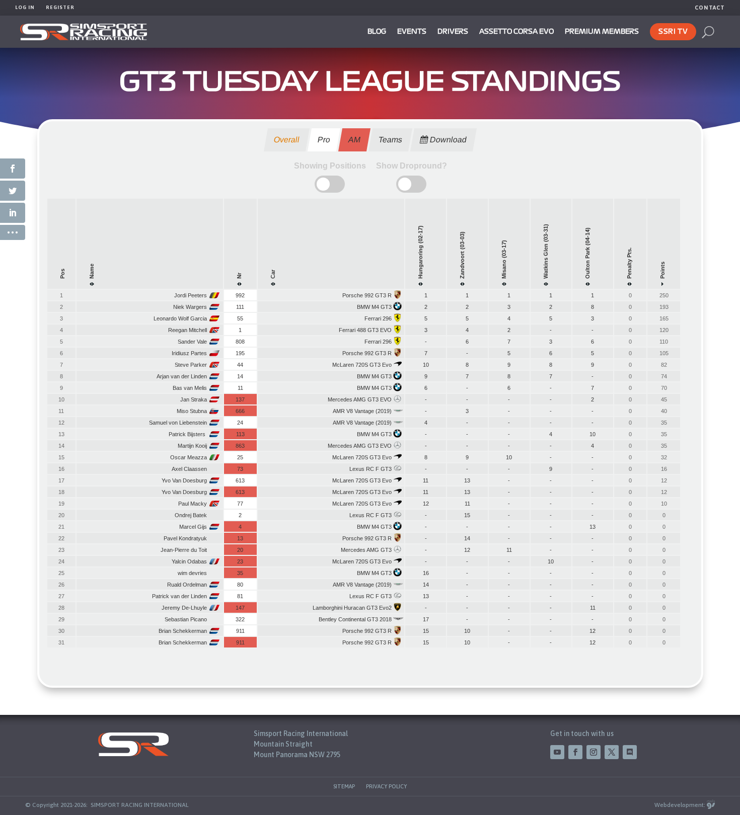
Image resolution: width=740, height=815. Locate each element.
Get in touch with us (582, 733)
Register (60, 7)
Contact (710, 8)
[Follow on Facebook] (575, 752)
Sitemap (344, 786)
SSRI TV (673, 32)
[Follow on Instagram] (593, 752)
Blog (376, 32)
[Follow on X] (612, 752)
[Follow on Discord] (630, 752)
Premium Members (602, 32)
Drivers (452, 32)
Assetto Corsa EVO (516, 32)
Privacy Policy (386, 786)
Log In (25, 7)
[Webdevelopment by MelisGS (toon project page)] (711, 804)
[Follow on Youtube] (557, 752)
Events (411, 32)
